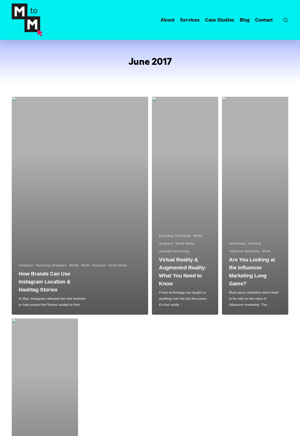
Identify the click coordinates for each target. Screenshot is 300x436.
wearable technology (174, 251)
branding (254, 243)
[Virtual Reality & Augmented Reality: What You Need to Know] (185, 206)
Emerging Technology (175, 235)
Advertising (237, 243)
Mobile (74, 265)
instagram (26, 265)
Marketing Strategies (51, 265)
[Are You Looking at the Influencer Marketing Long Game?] (255, 206)
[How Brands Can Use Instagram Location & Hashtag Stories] (80, 206)
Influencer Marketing (244, 251)
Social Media (117, 265)
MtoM (85, 265)
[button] (285, 20)
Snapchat (99, 265)
